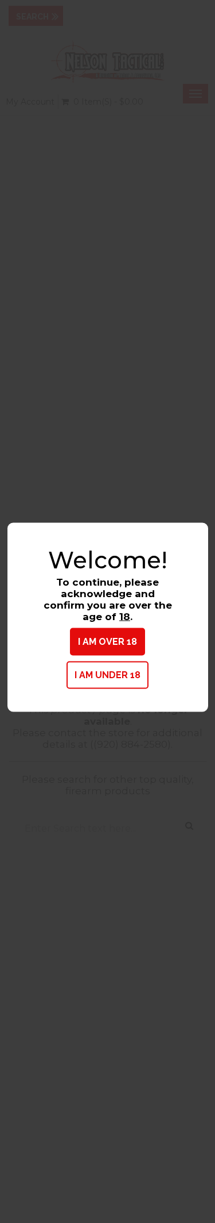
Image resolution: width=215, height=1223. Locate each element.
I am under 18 (107, 675)
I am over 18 (107, 641)
